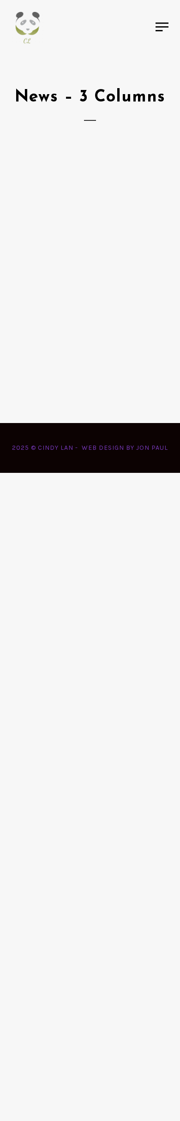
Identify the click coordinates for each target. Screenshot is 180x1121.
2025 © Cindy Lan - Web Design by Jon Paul (90, 448)
